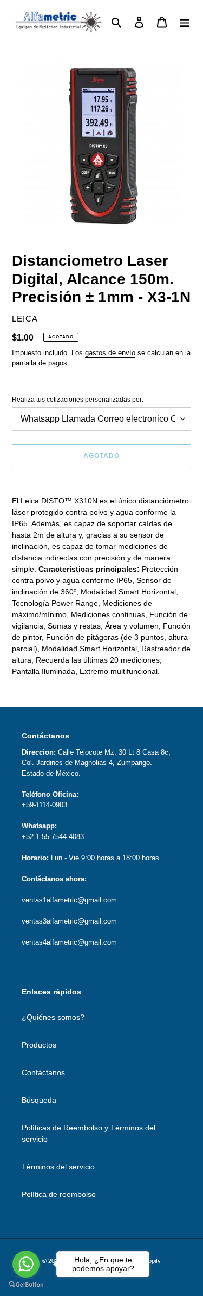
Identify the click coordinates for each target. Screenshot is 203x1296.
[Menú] (184, 22)
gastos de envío (110, 353)
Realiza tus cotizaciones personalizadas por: (77, 399)
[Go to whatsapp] (26, 1264)
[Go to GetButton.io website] (26, 1284)
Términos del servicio (58, 1166)
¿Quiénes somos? (53, 1017)
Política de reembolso (59, 1194)
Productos (39, 1044)
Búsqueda (39, 1100)
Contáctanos (43, 1072)
